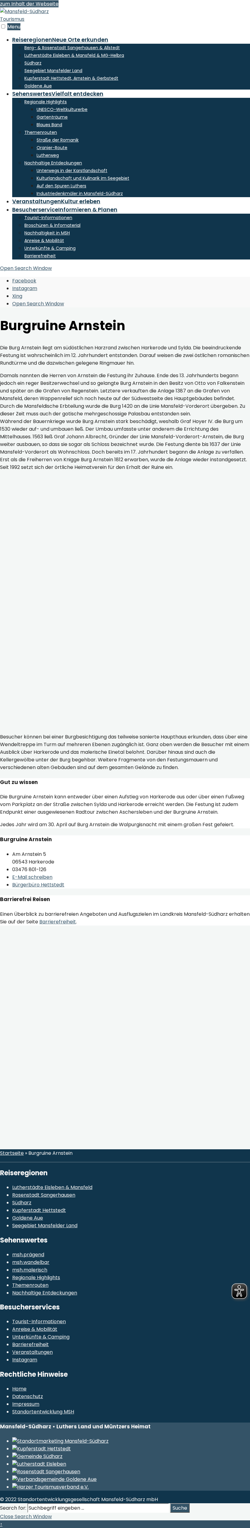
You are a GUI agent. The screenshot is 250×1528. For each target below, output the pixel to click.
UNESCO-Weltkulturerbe (62, 109)
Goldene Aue (38, 86)
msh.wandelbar (30, 1262)
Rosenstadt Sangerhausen (43, 1194)
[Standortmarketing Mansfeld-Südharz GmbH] (60, 1441)
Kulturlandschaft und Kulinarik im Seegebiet (83, 178)
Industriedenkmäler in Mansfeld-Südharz (80, 193)
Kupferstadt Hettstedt (39, 1210)
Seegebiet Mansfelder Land (53, 71)
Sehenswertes (57, 94)
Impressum (25, 1404)
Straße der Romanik (58, 140)
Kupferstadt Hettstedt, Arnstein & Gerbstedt (71, 78)
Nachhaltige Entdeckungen (53, 163)
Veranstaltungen (56, 201)
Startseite (12, 1153)
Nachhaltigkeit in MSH (47, 233)
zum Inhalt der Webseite (29, 3)
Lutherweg (48, 155)
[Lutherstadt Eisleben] (39, 1463)
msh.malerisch (29, 1269)
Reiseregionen (60, 39)
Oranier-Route (52, 148)
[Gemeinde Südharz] (37, 1456)
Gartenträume (52, 117)
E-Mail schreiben (32, 877)
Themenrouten (40, 132)
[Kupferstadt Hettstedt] (41, 1448)
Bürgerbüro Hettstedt (38, 884)
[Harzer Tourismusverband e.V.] (50, 1486)
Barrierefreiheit (40, 256)
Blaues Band (49, 125)
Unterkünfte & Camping (50, 248)
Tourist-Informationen (48, 218)
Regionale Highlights (45, 102)
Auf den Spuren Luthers (61, 186)
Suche (180, 1507)
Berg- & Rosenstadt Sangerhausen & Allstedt (72, 48)
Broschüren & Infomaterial (52, 225)
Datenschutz (27, 1396)
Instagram (24, 1359)
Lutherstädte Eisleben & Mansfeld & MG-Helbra (74, 55)
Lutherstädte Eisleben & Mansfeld (52, 1187)
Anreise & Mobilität (44, 240)
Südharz (32, 63)
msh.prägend (28, 1254)
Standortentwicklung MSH (43, 1411)
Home (19, 1388)
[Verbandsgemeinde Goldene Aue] (54, 1479)
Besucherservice (64, 209)
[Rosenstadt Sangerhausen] (46, 1471)
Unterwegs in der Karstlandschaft (72, 171)
